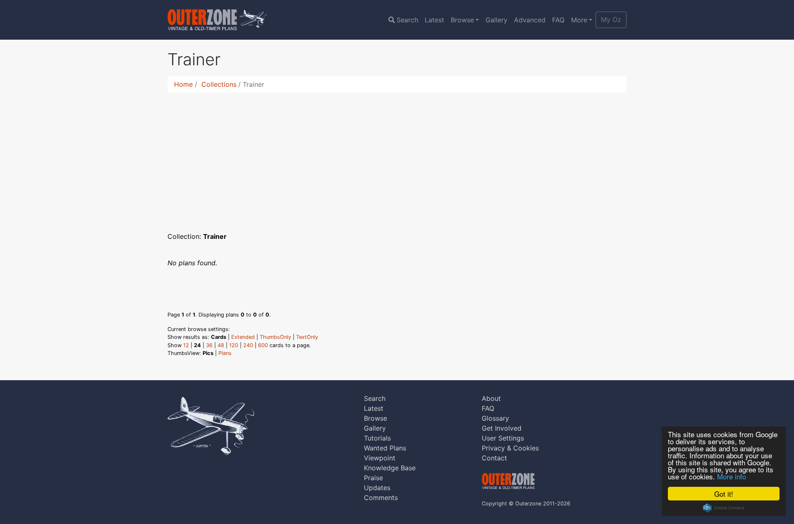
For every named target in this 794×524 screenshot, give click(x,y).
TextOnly (307, 337)
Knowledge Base (390, 468)
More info (731, 476)
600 (263, 345)
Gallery (496, 20)
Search (407, 20)
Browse (462, 20)
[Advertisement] (397, 157)
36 (209, 345)
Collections (219, 84)
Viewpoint (379, 458)
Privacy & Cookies (510, 448)
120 (233, 345)
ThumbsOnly (275, 337)
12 (186, 345)
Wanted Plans (385, 448)
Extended (243, 337)
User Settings (503, 438)
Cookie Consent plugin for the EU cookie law (723, 507)
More (579, 20)
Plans (225, 353)
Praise (373, 478)
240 (248, 345)
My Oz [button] (611, 19)
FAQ (558, 20)
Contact (494, 458)
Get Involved (501, 428)
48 (221, 345)
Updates (377, 488)
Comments (381, 497)
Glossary (495, 418)
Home (183, 84)
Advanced (529, 20)
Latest (434, 20)
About (491, 398)
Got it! (723, 493)
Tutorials (377, 438)
